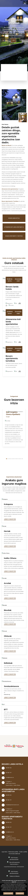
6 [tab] (13, 458)
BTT (6, 709)
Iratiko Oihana (10, 558)
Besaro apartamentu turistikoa (14, 236)
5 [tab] (12, 458)
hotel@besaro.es (10, 777)
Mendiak (7, 610)
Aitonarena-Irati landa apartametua (14, 227)
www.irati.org (7, 694)
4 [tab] (10, 458)
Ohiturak (8, 636)
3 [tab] (9, 458)
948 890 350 (8, 767)
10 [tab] (19, 458)
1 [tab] (6, 458)
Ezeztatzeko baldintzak (14, 853)
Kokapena (8, 504)
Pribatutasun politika (13, 851)
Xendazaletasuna (11, 686)
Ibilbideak (8, 663)
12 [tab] (22, 458)
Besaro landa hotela (14, 218)
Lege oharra (4, 851)
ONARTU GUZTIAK (8, 893)
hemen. (24, 890)
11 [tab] (20, 458)
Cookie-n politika (23, 851)
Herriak (7, 531)
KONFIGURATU (20, 893)
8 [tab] (16, 458)
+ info (13, 40)
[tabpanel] (14, 427)
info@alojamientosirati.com (12, 804)
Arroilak (7, 583)
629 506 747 (8, 772)
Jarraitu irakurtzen (10, 519)
